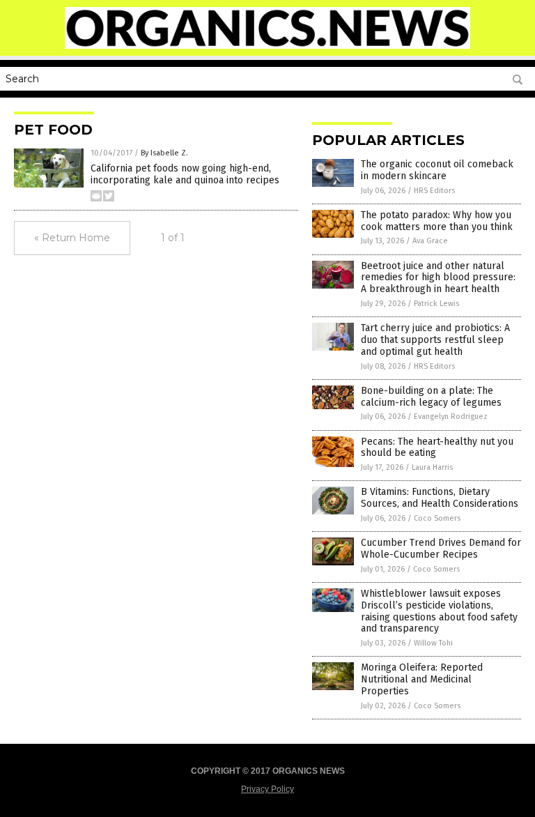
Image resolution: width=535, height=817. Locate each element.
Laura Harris (432, 467)
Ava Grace (430, 240)
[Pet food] (268, 46)
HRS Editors (434, 190)
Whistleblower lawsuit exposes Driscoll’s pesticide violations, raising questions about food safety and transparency (439, 611)
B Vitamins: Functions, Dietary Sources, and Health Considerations (439, 498)
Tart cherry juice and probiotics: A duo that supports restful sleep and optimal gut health (435, 340)
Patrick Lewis (436, 303)
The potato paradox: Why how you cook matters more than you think (437, 221)
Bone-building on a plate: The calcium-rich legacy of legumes (431, 396)
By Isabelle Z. (164, 153)
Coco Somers (437, 518)
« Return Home (72, 237)
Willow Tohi (433, 643)
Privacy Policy (267, 789)
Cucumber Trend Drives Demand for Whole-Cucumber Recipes (441, 548)
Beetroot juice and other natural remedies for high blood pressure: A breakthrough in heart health (438, 278)
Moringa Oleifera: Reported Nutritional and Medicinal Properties (422, 679)
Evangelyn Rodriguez (451, 416)
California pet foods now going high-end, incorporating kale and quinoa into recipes (185, 174)
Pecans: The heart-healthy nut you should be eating (437, 447)
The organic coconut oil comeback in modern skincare (437, 170)
